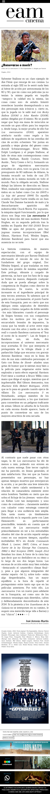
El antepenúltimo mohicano (22, 13)
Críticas (26, 735)
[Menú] (3, 1)
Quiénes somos (31, 787)
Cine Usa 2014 (17, 735)
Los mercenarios (36, 735)
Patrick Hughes (8, 738)
